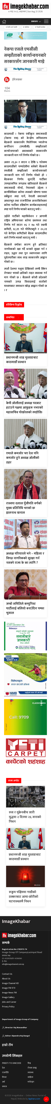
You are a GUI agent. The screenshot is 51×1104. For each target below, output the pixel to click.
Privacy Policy (8, 1007)
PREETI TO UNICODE (11, 1063)
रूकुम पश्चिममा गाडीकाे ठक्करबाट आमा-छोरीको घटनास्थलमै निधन (23, 896)
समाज (4, 1086)
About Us (6, 979)
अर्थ (3, 1082)
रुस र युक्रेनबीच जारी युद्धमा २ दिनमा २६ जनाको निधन (25, 817)
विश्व (29, 1063)
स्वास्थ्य (30, 1072)
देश (3, 1068)
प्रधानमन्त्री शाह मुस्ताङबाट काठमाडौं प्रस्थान (25, 857)
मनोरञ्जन (31, 1082)
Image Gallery (8, 997)
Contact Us (7, 974)
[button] (46, 21)
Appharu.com (34, 1099)
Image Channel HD (10, 983)
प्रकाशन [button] (34, 21)
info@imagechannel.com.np (13, 964)
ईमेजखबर (17, 79)
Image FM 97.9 (8, 988)
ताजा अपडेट (13, 781)
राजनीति (5, 1072)
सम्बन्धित (10, 317)
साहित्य (30, 1077)
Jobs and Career (9, 1002)
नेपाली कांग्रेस (41, 27)
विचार (4, 1077)
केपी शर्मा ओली (12, 27)
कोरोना (27, 27)
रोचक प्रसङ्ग (32, 1068)
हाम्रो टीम (7, 1045)
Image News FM (9, 993)
